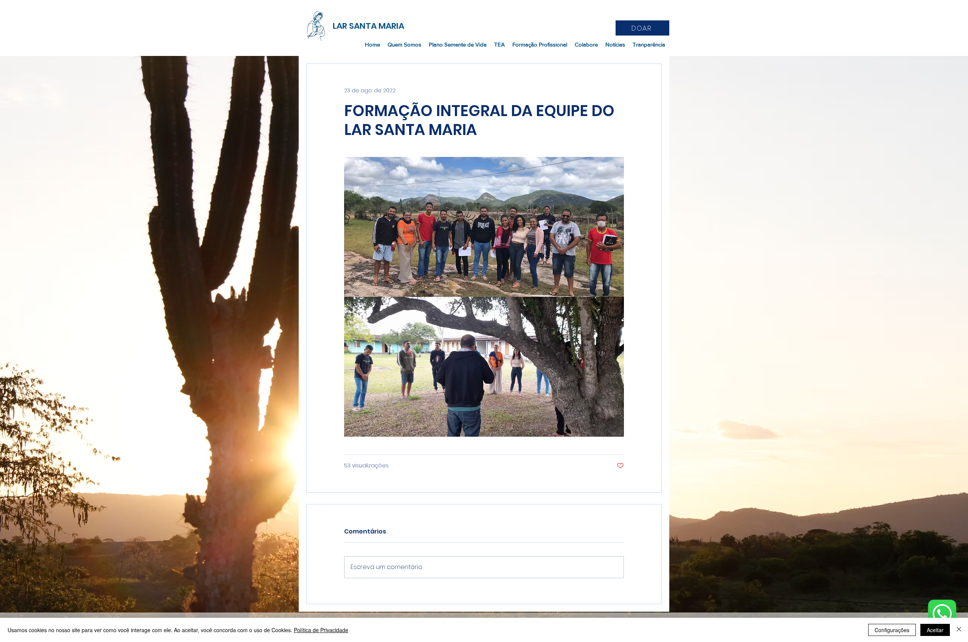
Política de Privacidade (321, 630)
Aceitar (935, 630)
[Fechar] (958, 630)
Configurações (892, 630)
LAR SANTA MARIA (368, 26)
